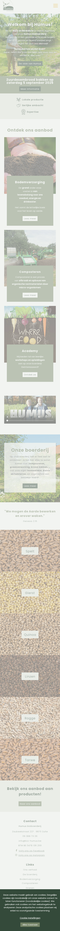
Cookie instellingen (30, 918)
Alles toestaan (30, 924)
